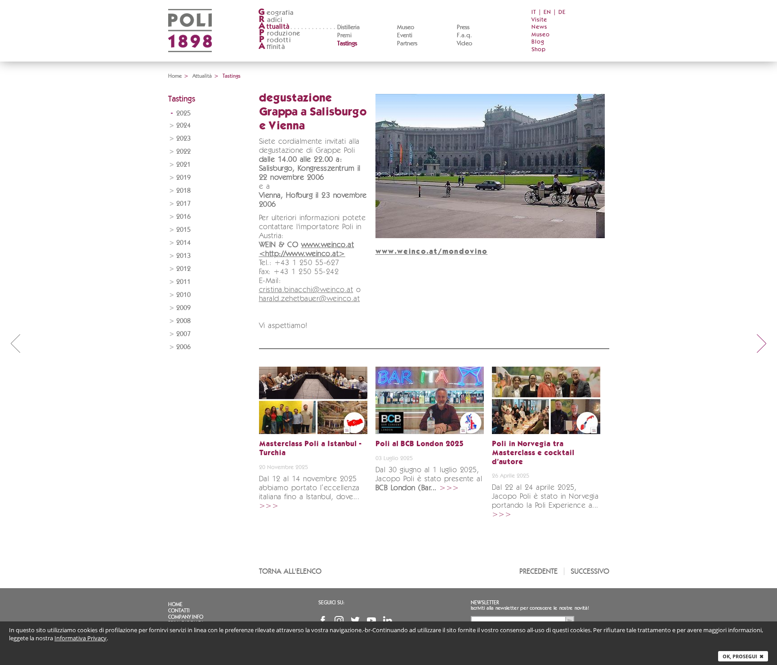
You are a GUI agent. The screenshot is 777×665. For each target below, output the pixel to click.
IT (533, 12)
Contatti (179, 610)
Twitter (355, 620)
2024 (183, 125)
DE (562, 12)
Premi (344, 35)
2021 (183, 164)
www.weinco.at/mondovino (431, 252)
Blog (538, 42)
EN (547, 12)
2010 (183, 295)
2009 (183, 308)
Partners (407, 43)
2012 (183, 269)
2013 (183, 256)
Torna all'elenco (290, 571)
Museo (405, 27)
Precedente (538, 571)
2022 (183, 151)
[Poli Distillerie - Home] (190, 58)
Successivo (590, 571)
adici (271, 20)
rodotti (275, 40)
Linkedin (387, 620)
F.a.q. (464, 35)
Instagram (339, 620)
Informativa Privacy (80, 638)
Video (464, 43)
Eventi (404, 35)
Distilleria (348, 27)
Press (463, 27)
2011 (183, 282)
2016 (183, 216)
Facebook (322, 620)
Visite (539, 20)
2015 (183, 229)
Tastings (347, 43)
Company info (185, 617)
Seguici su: (331, 602)
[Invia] (569, 620)
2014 (183, 242)
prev (15, 343)
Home (175, 76)
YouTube (371, 620)
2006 (183, 347)
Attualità (202, 76)
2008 (183, 321)
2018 (183, 190)
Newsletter (485, 602)
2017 (183, 203)
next (762, 343)
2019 (183, 177)
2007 (183, 334)
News (539, 27)
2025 (183, 113)
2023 (183, 138)
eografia (276, 12)
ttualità (274, 26)
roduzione (279, 33)
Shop (538, 50)
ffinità (271, 47)
